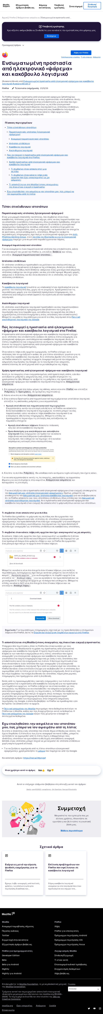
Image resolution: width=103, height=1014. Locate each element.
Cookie (52, 1005)
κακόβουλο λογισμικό (15, 287)
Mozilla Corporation (15, 986)
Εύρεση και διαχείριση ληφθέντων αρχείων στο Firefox (61, 632)
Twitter (5, 935)
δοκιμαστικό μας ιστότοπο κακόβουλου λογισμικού (48, 495)
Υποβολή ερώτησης (59, 6)
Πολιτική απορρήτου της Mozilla (19, 708)
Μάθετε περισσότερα (72, 830)
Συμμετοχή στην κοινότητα (15, 940)
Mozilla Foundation (28, 984)
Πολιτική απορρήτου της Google (17, 714)
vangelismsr (46, 789)
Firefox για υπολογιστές (67, 931)
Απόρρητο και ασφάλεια (29, 18)
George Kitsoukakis (69, 789)
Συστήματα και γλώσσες (70, 57)
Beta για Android (10, 964)
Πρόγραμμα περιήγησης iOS (69, 940)
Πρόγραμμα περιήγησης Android (71, 935)
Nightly (5, 969)
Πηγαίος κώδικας (10, 931)
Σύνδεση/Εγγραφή (92, 6)
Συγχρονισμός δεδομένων (67, 969)
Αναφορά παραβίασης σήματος (18, 926)
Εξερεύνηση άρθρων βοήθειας (25, 6)
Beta (4, 960)
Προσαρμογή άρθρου (11, 45)
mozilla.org (7, 1005)
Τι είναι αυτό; (61, 960)
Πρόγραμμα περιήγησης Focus (70, 944)
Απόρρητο (96, 57)
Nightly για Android (11, 973)
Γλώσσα (71, 984)
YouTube (94, 1008)
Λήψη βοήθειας (62, 973)
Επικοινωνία (8, 1010)
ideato (29, 789)
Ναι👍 (41, 770)
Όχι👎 (50, 770)
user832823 (36, 789)
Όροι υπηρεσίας (24, 1005)
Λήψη (57, 926)
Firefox (13, 18)
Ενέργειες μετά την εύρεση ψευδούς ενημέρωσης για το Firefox (21, 867)
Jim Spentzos (57, 789)
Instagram (100, 1008)
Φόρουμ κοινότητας (45, 6)
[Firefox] (5, 55)
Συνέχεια (51, 36)
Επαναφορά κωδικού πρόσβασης (71, 964)
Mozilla (8, 914)
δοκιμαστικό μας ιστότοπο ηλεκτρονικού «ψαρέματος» (36, 493)
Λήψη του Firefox (81, 53)
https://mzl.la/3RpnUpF (34, 758)
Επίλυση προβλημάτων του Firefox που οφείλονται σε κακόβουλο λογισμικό (64, 867)
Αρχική (5, 18)
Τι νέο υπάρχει (86, 57)
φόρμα (41, 751)
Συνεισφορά (75, 6)
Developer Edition (11, 955)
